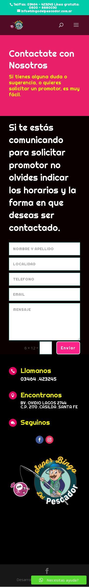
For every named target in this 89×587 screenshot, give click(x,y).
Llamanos (36, 370)
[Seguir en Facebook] (40, 440)
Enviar (68, 347)
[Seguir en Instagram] (49, 440)
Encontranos (41, 394)
